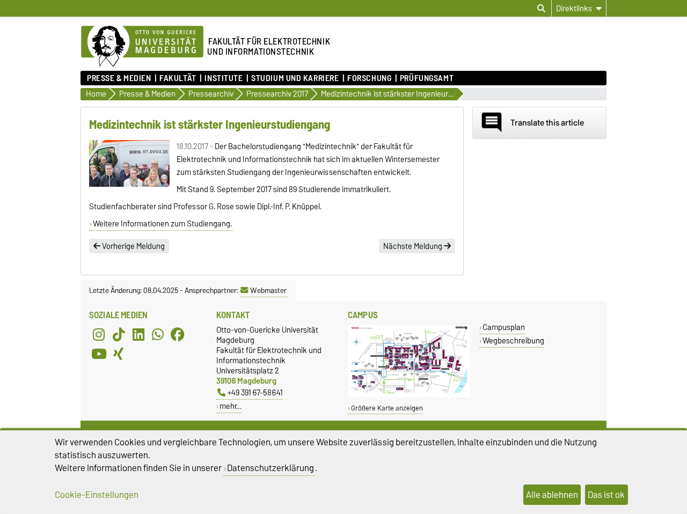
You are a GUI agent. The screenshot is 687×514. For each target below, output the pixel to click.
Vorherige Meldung (132, 246)
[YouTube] (98, 353)
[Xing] (118, 353)
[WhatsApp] (157, 334)
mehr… (231, 406)
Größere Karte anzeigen (387, 408)
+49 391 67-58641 (255, 392)
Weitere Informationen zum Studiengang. (162, 223)
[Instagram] (98, 334)
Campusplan (504, 327)
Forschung (369, 78)
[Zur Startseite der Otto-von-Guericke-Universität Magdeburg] (142, 46)
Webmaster (268, 290)
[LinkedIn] (138, 334)
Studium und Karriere (295, 78)
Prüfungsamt (427, 78)
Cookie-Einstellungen (96, 494)
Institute (223, 78)
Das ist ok (606, 494)
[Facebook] (177, 334)
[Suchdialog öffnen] (541, 8)
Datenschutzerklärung (270, 467)
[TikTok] (118, 334)
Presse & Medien (119, 78)
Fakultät (177, 78)
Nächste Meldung (413, 246)
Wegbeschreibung (513, 340)
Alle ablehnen (552, 494)
